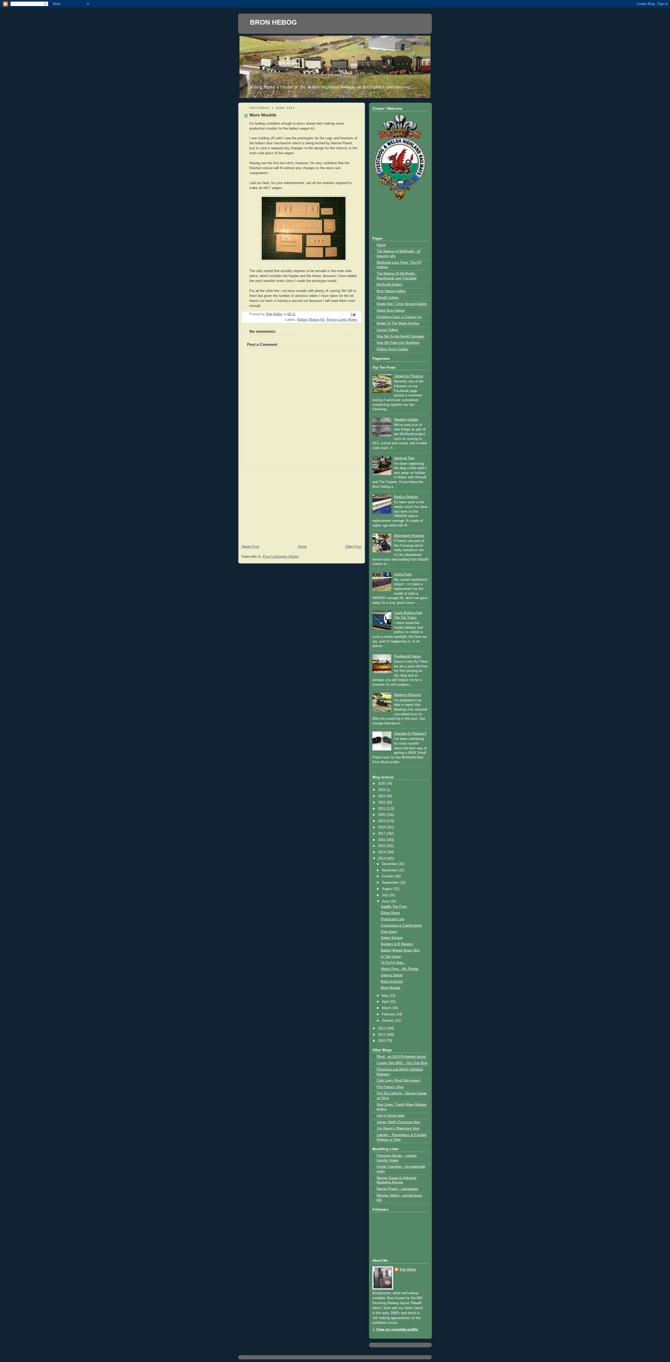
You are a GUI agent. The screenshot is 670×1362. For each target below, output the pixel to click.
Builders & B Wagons (397, 944)
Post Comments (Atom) (281, 556)
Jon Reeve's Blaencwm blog (398, 1128)
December (390, 864)
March (387, 1008)
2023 (382, 796)
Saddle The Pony (394, 907)
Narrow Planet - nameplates (397, 1189)
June (386, 901)
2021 (382, 809)
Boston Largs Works (342, 320)
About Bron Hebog (390, 310)
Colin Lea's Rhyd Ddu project (398, 1080)
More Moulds (390, 988)
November (390, 870)
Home (302, 547)
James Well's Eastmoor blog (398, 1122)
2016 (382, 840)
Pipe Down (389, 932)
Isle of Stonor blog (390, 1115)
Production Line (392, 919)
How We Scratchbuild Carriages (401, 336)
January (388, 1020)
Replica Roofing (406, 497)
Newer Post (250, 547)
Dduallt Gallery (388, 298)
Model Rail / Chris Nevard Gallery (402, 304)
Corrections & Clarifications (401, 925)
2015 (382, 846)
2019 (382, 821)
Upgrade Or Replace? (410, 733)
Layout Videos (387, 330)
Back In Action (392, 981)
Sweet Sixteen (392, 938)
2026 (382, 783)
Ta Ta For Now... (393, 963)
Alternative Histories (409, 536)
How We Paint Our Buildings (398, 343)
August (388, 889)
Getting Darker (392, 975)
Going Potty (403, 574)
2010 (382, 1041)
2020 (382, 815)
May (385, 996)
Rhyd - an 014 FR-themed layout (401, 1057)
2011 (382, 1035)
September (390, 882)
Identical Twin (404, 458)
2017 (382, 833)
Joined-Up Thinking (408, 376)
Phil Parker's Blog (390, 1087)
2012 (382, 1028)
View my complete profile (397, 1329)
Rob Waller (408, 1269)
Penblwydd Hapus (407, 656)
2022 (382, 802)
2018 (382, 827)
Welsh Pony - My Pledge (399, 969)
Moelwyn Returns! (407, 695)
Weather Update (406, 420)
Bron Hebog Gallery (391, 291)
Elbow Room (390, 913)
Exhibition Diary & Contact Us (399, 317)
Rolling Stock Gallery (393, 349)
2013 (382, 858)
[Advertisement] (301, 504)
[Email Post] (353, 314)
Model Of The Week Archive (398, 323)
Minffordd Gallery (390, 284)
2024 (382, 790)
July (385, 895)
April (386, 1002)
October (388, 876)
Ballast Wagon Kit (311, 320)
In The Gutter (391, 957)
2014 (382, 852)
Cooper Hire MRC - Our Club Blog (402, 1063)
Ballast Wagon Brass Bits (400, 950)
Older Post (353, 547)
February (389, 1014)
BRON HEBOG (273, 22)
